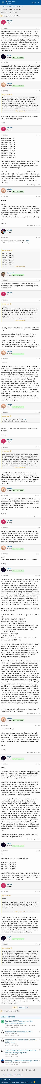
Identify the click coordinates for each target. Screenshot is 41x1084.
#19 (39, 891)
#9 (39, 359)
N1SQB (9, 83)
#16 (39, 725)
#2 (39, 62)
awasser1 (10, 273)
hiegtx (7, 1062)
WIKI (27, 241)
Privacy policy (24, 1082)
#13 (39, 528)
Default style (6, 1079)
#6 (39, 237)
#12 (39, 495)
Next (20, 1007)
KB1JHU (4, 12)
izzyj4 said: (5, 895)
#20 (39, 944)
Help (31, 1082)
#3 (39, 91)
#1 (39, 28)
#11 (39, 447)
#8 (39, 300)
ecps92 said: (5, 416)
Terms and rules (14, 1082)
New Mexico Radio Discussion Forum (24, 1025)
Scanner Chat (13, 1033)
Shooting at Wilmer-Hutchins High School (21, 1060)
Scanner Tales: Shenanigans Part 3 (19, 1031)
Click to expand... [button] (21, 111)
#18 (39, 851)
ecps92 (9, 230)
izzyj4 (9, 55)
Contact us (4, 1082)
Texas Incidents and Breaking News (19, 1062)
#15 (39, 576)
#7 (39, 280)
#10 (39, 412)
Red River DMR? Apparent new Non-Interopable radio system (19, 1022)
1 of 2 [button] (15, 1007)
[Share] (36, 28)
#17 (39, 764)
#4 (39, 135)
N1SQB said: (5, 304)
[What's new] (39, 2)
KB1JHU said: (6, 95)
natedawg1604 (9, 1025)
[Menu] (2, 2)
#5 (39, 197)
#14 (39, 554)
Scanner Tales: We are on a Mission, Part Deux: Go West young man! (21, 1051)
